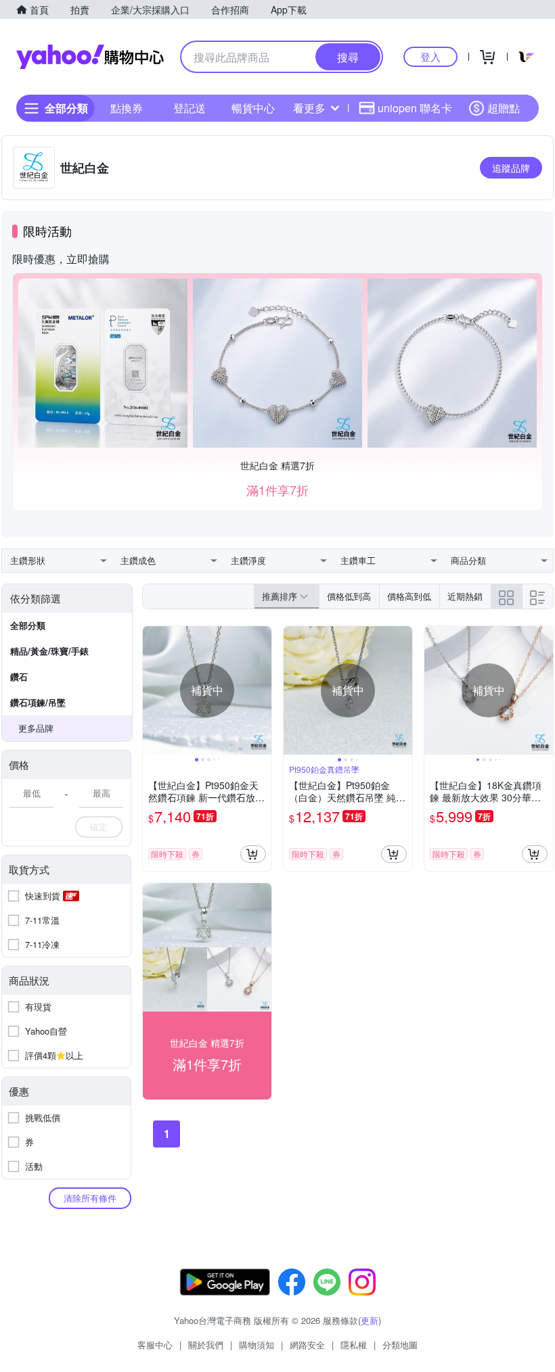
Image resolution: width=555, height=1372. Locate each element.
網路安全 (307, 1344)
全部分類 (27, 625)
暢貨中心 (253, 108)
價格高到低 (409, 596)
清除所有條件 (90, 1197)
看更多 (309, 108)
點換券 (126, 108)
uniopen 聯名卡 (415, 108)
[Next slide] (262, 690)
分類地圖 (400, 1344)
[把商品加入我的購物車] (253, 854)
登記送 (189, 108)
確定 (99, 826)
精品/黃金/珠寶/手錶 (49, 650)
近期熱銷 (465, 596)
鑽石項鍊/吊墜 (38, 702)
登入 (430, 56)
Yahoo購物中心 (90, 57)
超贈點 (503, 108)
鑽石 (19, 676)
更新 (369, 1320)
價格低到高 (349, 596)
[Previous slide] (151, 690)
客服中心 (155, 1344)
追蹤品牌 (511, 167)
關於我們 (205, 1344)
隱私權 (353, 1344)
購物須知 (256, 1344)
